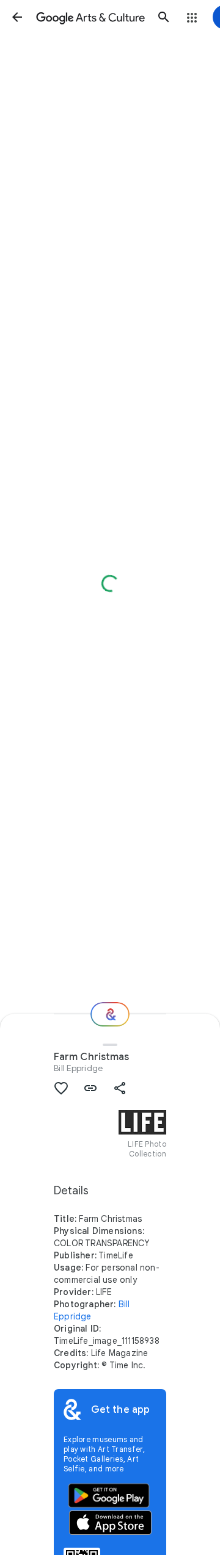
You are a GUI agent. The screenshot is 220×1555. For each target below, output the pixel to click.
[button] (17, 17)
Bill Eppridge (78, 1068)
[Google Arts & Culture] (90, 17)
